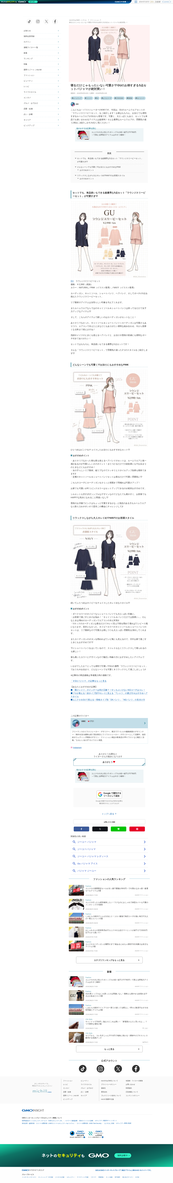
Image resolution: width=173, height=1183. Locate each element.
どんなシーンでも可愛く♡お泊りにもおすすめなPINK (99, 167)
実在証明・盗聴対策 (28, 1123)
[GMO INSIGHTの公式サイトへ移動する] (33, 1110)
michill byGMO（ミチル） (78, 20)
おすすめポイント (87, 170)
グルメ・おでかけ (31, 103)
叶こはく (145, 1028)
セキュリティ (70, 1177)
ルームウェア (77, 98)
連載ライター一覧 (31, 47)
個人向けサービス (127, 1177)
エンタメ (27, 97)
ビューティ (28, 81)
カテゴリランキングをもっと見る (109, 960)
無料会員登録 (29, 36)
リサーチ (93, 1177)
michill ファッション (141, 895)
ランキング (28, 58)
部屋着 (130, 98)
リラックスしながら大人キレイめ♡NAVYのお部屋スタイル (101, 175)
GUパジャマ (140, 98)
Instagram (77, 747)
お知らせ (27, 31)
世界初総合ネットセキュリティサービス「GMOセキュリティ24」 (42, 1120)
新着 (25, 53)
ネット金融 (109, 1177)
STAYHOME (119, 98)
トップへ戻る (108, 814)
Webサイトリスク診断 (86, 1120)
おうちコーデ (107, 98)
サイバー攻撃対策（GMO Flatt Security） (90, 1123)
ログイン (27, 42)
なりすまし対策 (109, 1123)
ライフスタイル (30, 92)
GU (97, 98)
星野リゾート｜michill (32, 70)
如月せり (145, 1042)
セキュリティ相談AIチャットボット (106, 1120)
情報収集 (100, 1177)
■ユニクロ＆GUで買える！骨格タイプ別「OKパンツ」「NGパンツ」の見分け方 (108, 699)
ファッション (29, 75)
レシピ (26, 86)
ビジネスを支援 (59, 1177)
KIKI (77, 104)
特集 (25, 64)
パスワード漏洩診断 (71, 1120)
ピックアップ (29, 125)
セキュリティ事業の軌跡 (123, 1123)
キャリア (27, 120)
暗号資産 (117, 1177)
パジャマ (89, 98)
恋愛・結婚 (28, 109)
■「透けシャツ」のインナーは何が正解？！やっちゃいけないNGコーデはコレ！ (108, 690)
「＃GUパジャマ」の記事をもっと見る (89, 681)
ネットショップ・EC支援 (45, 1177)
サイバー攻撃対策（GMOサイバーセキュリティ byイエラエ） (55, 1123)
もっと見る (109, 1049)
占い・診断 (28, 114)
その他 (137, 1177)
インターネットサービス (29, 1177)
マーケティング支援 (82, 1177)
